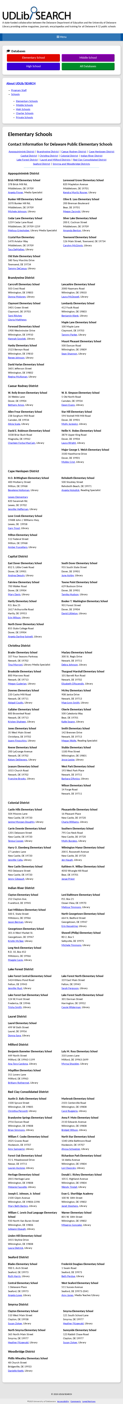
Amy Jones (67, 1295)
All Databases (88, 66)
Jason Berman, (16, 922)
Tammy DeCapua (17, 268)
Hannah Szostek (17, 338)
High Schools (23, 109)
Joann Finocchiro (17, 740)
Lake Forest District (27, 160)
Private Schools (24, 117)
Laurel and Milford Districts (55, 160)
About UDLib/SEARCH (21, 83)
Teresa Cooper (15, 841)
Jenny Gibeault (16, 879)
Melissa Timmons (71, 907)
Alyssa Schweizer (71, 1149)
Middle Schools (24, 105)
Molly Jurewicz (70, 424)
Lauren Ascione (16, 1168)
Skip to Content (8, 1)
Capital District (29, 156)
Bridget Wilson (70, 1130)
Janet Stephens (70, 1206)
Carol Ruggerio (70, 1111)
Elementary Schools (27, 101)
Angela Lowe (15, 1295)
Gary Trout (14, 528)
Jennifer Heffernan (18, 509)
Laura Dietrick (15, 1248)
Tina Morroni (15, 664)
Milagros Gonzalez (72, 1225)
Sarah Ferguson (70, 988)
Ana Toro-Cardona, (18, 1064)
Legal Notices (88, 1401)
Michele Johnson (17, 211)
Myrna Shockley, (71, 1064)
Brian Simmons (16, 1130)
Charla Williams (70, 822)
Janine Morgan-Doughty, (21, 822)
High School (33, 66)
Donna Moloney (17, 296)
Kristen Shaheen (17, 721)
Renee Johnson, (16, 357)
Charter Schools (24, 113)
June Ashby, (68, 575)
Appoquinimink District (21, 151)
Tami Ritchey (15, 315)
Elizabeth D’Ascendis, (73, 683)
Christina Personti (18, 1111)
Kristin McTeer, (16, 941)
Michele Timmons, (72, 945)
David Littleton (70, 613)
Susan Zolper (15, 1323)
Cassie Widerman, (71, 1007)
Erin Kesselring (70, 926)
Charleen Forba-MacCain (21, 443)
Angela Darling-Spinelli (20, 636)
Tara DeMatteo (16, 249)
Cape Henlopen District (101, 151)
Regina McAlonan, (18, 376)
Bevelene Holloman (18, 490)
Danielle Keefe (16, 1371)
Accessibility (63, 1401)
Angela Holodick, (71, 490)
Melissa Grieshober (18, 230)
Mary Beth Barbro (18, 1206)
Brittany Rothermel (18, 1083)
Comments (75, 1401)
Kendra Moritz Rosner (75, 192)
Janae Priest (68, 879)
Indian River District (91, 156)
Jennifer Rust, (15, 988)
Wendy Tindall (69, 1187)
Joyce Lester (68, 759)
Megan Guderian (17, 683)
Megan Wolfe (69, 740)
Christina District (49, 156)
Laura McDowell (70, 296)
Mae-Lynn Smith (71, 702)
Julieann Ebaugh (17, 1229)
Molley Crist (68, 462)
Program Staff (19, 90)
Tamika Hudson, (70, 594)
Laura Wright (69, 443)
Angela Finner (15, 192)
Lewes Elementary (18, 497)
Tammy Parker (69, 334)
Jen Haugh (67, 860)
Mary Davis (14, 594)
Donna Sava (14, 1035)
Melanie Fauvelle (17, 1187)
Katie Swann (68, 721)
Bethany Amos (16, 405)
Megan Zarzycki (71, 211)
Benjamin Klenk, (70, 315)
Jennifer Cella (15, 860)
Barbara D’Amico (71, 778)
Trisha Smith (15, 1007)
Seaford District (41, 164)
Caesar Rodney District (73, 151)
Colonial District (69, 156)
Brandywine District (48, 151)
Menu (62, 37)
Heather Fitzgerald (18, 1342)
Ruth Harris (14, 1276)
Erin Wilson (14, 617)
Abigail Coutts (15, 702)
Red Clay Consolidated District (90, 160)
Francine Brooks (17, 778)
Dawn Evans (68, 405)
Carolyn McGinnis (73, 245)
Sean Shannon (69, 353)
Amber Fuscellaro (17, 547)
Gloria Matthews (17, 319)
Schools (15, 94)
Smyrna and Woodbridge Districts (71, 164)
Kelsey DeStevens (17, 759)
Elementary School (33, 57)
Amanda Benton (72, 230)
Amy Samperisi (16, 1149)
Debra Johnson (70, 664)
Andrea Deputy (16, 575)
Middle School (88, 57)
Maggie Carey (15, 960)
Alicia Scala (14, 424)
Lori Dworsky (69, 1168)
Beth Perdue (68, 1276)
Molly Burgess (69, 841)
